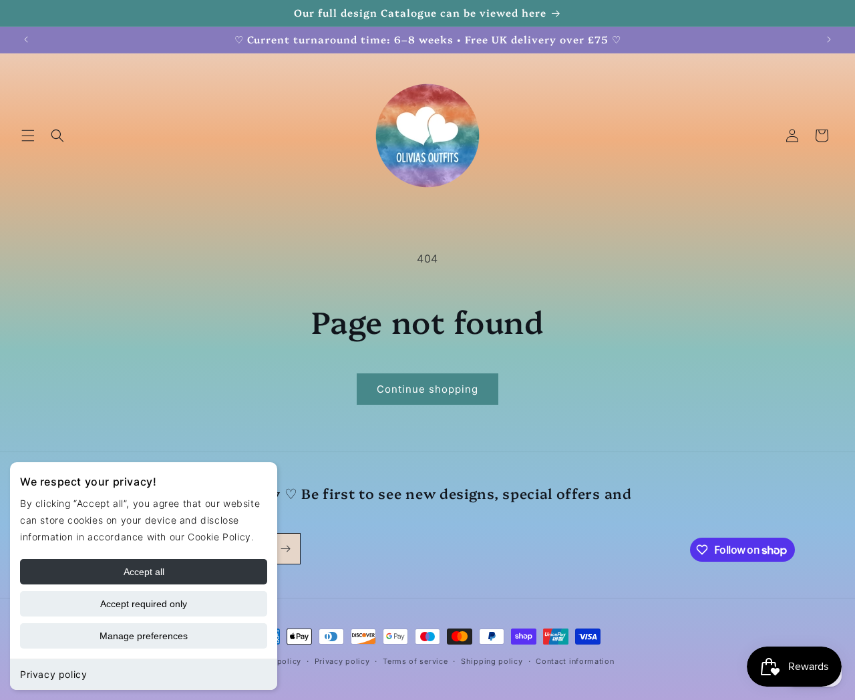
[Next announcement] (829, 39)
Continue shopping (427, 389)
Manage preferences (144, 636)
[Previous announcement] (26, 39)
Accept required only (143, 603)
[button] (28, 135)
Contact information (575, 661)
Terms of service (415, 661)
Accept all (144, 571)
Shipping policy (492, 661)
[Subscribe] (285, 548)
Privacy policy (53, 674)
